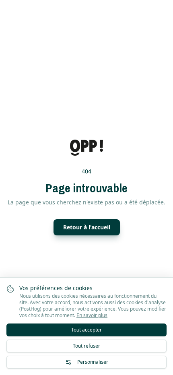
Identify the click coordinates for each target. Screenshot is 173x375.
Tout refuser (86, 345)
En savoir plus (91, 315)
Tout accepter (86, 329)
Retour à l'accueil (86, 227)
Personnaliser (92, 362)
